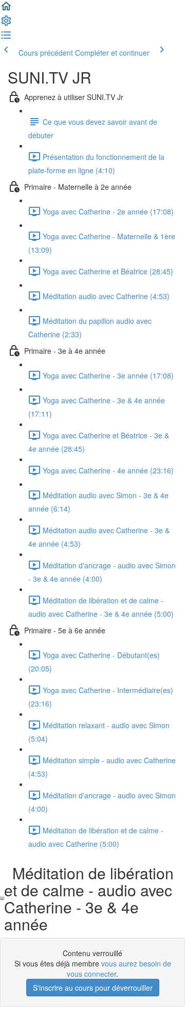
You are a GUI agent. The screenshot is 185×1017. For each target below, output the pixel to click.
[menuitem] (6, 24)
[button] (6, 9)
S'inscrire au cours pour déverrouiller (93, 987)
